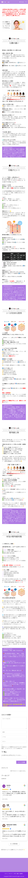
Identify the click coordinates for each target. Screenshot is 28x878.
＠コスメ (11, 873)
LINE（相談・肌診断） (18, 873)
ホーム (6, 873)
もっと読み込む (14, 843)
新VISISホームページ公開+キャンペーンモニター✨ (13, 849)
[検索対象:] (25, 2)
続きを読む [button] (5, 799)
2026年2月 (3, 778)
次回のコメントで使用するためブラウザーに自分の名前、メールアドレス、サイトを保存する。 (13, 747)
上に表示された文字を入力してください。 (11, 755)
